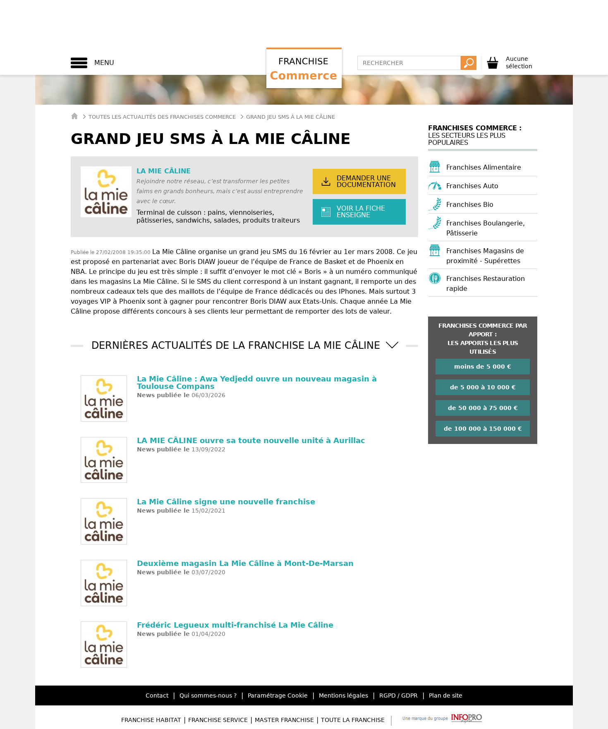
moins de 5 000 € (482, 366)
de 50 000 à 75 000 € (483, 408)
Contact (157, 695)
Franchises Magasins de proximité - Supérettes (485, 256)
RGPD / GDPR (398, 695)
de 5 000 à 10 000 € (483, 387)
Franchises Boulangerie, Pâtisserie (485, 228)
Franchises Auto (472, 186)
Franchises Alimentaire (483, 167)
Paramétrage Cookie (278, 695)
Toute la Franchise (353, 720)
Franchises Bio (469, 205)
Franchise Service (218, 720)
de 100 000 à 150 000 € (483, 428)
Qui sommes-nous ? (208, 695)
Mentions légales (343, 695)
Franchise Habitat (151, 720)
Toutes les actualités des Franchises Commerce (162, 117)
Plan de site (445, 695)
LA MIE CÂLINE (163, 171)
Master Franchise (284, 720)
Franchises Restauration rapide (485, 284)
